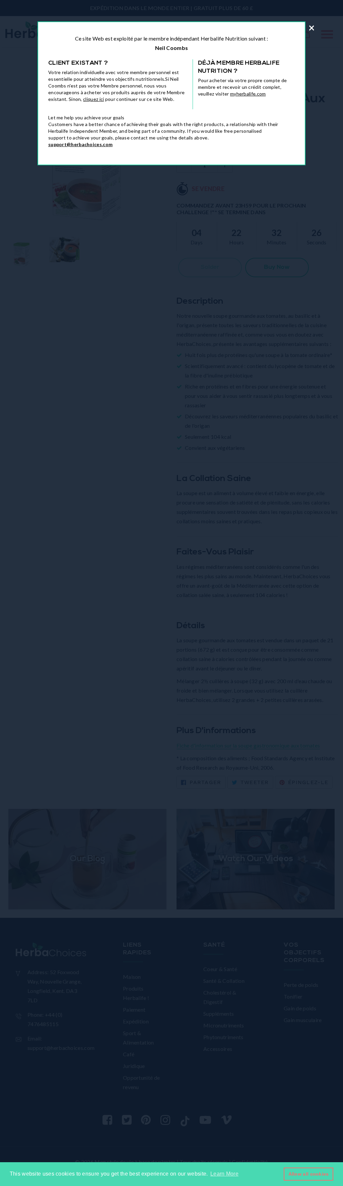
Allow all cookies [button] (308, 1174)
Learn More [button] (224, 1174)
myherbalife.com (248, 94)
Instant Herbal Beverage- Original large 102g (82, 1158)
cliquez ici (93, 99)
